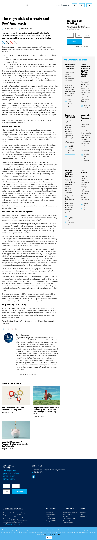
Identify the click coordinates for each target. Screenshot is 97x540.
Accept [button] (49, 537)
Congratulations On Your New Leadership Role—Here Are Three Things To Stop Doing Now (46, 410)
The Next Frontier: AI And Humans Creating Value (13, 408)
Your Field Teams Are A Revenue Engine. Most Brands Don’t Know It (15, 444)
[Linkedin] (33, 476)
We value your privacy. (81, 47)
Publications (51, 508)
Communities (68, 508)
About (82, 508)
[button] (3, 42)
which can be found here (52, 534)
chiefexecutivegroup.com (12, 525)
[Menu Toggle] (27, 5)
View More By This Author (28, 374)
